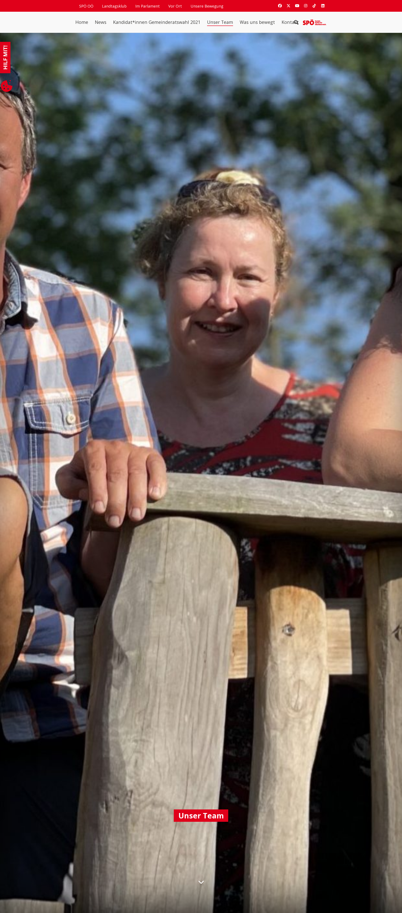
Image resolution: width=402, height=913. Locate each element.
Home (81, 22)
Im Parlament (147, 6)
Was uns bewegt (257, 22)
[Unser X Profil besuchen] (288, 5)
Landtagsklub (114, 6)
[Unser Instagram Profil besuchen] (305, 5)
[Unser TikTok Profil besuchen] (314, 5)
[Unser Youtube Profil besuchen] (297, 5)
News (100, 22)
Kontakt (290, 22)
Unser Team (220, 22)
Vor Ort (175, 6)
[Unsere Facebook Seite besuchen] (280, 5)
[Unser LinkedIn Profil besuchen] (323, 5)
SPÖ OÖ (86, 6)
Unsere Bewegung (207, 6)
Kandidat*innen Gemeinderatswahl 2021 (156, 22)
